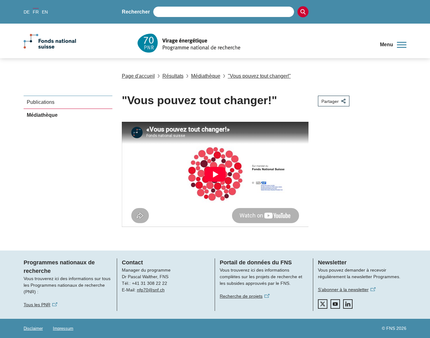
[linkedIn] (348, 304)
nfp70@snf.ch (151, 289)
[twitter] (322, 304)
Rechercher (136, 11)
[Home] (254, 43)
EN (45, 11)
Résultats (173, 76)
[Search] (302, 11)
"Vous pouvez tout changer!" (259, 76)
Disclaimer (33, 328)
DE (27, 11)
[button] (393, 45)
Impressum (63, 328)
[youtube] (335, 304)
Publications (40, 102)
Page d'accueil (138, 76)
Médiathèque (205, 76)
